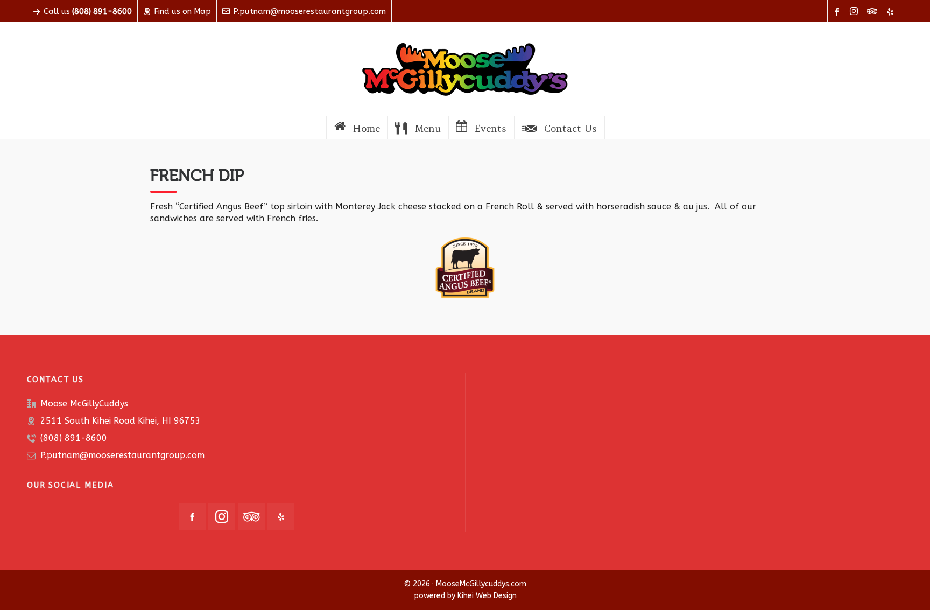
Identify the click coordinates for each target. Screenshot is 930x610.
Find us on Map (182, 11)
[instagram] (855, 12)
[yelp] (891, 12)
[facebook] (838, 12)
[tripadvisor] (873, 12)
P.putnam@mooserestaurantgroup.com (309, 11)
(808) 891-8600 (73, 438)
